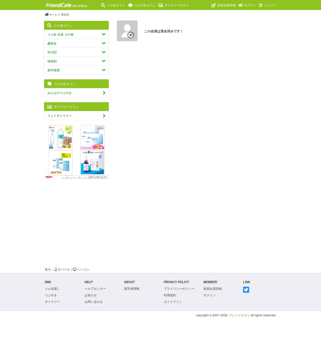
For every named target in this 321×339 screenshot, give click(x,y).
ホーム (53, 14)
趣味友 (52, 43)
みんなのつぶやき (59, 92)
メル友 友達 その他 (60, 34)
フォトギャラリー (59, 115)
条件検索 (53, 70)
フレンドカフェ (239, 315)
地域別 (52, 61)
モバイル (63, 269)
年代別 (52, 52)
